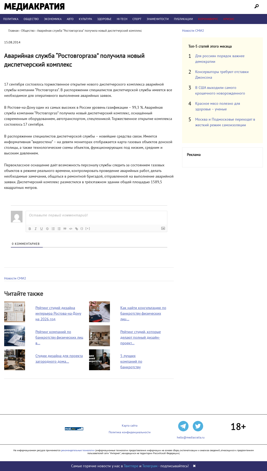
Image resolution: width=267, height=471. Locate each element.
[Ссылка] (76, 228)
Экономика (53, 19)
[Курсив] (36, 228)
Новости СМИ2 (15, 278)
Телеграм (149, 466)
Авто (70, 19)
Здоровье (104, 19)
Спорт (136, 19)
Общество (31, 19)
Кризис (228, 19)
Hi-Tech (122, 19)
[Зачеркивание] (47, 228)
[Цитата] (65, 228)
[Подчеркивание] (41, 228)
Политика (10, 19)
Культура (85, 19)
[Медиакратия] (34, 7)
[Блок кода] (71, 228)
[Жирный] (30, 228)
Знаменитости (158, 19)
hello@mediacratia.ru (191, 437)
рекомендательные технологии (78, 450)
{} (82, 228)
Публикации (183, 19)
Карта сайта (129, 425)
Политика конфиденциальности (130, 432)
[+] (88, 228)
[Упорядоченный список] (53, 228)
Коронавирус (208, 19)
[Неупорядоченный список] (59, 228)
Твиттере (131, 466)
